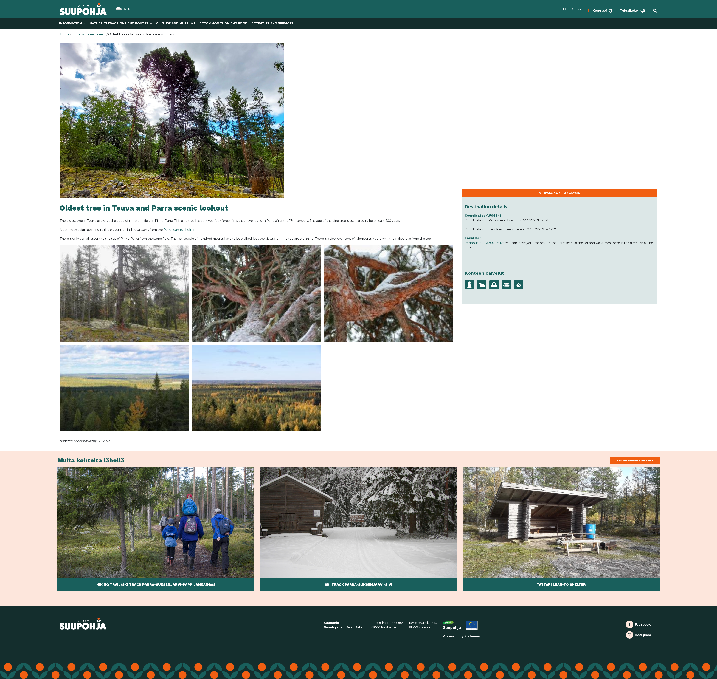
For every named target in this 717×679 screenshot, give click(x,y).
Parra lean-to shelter (179, 229)
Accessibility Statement (462, 636)
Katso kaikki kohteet (635, 460)
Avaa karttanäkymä (562, 193)
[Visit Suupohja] (83, 9)
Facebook (643, 623)
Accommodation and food (223, 23)
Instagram (643, 634)
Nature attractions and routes (119, 23)
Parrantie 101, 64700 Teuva (484, 243)
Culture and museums (175, 23)
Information (70, 23)
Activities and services (272, 23)
